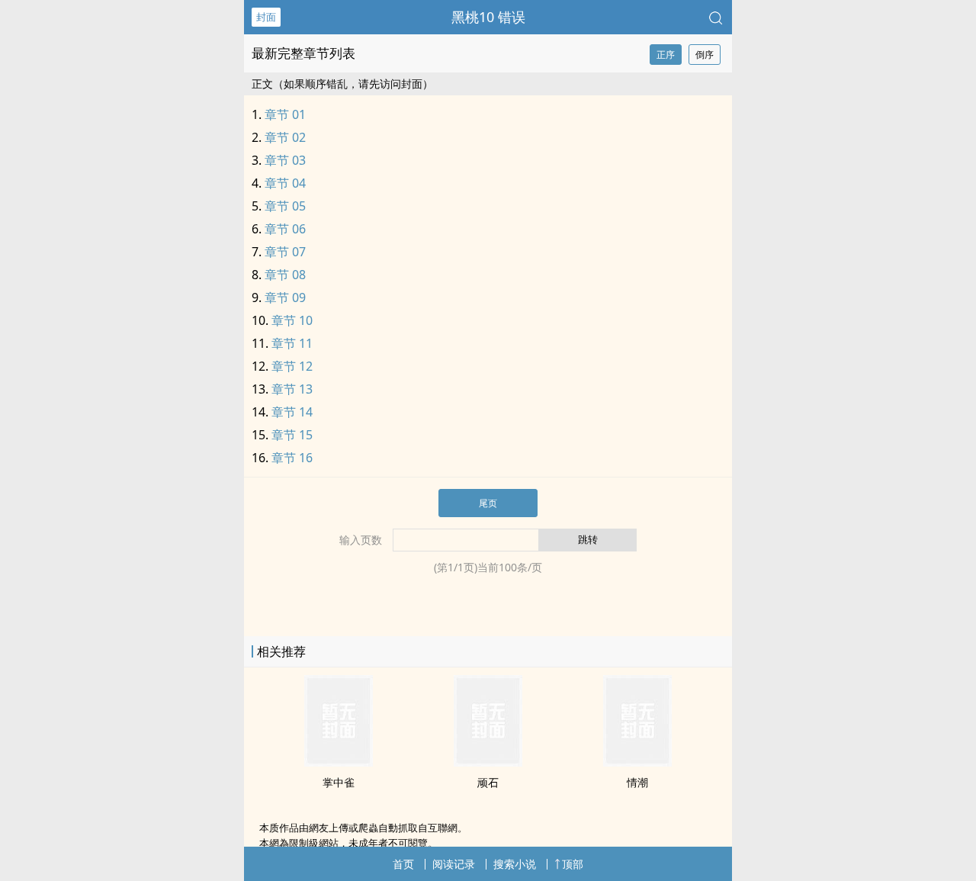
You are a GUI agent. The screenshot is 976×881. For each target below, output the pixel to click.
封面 (266, 17)
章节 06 (285, 228)
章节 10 (292, 320)
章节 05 (285, 206)
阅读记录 (453, 864)
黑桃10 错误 (488, 17)
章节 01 (285, 114)
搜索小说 (514, 864)
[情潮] (637, 762)
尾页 (488, 503)
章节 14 (292, 412)
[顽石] (488, 762)
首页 (403, 864)
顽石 (488, 782)
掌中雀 (339, 782)
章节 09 (285, 297)
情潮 (637, 782)
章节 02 (285, 137)
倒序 (704, 54)
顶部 (572, 864)
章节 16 (292, 457)
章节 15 (292, 434)
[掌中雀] (338, 762)
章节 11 (292, 343)
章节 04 (285, 183)
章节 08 (285, 274)
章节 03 (285, 160)
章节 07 (285, 251)
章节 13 (292, 389)
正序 (666, 54)
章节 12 (292, 366)
